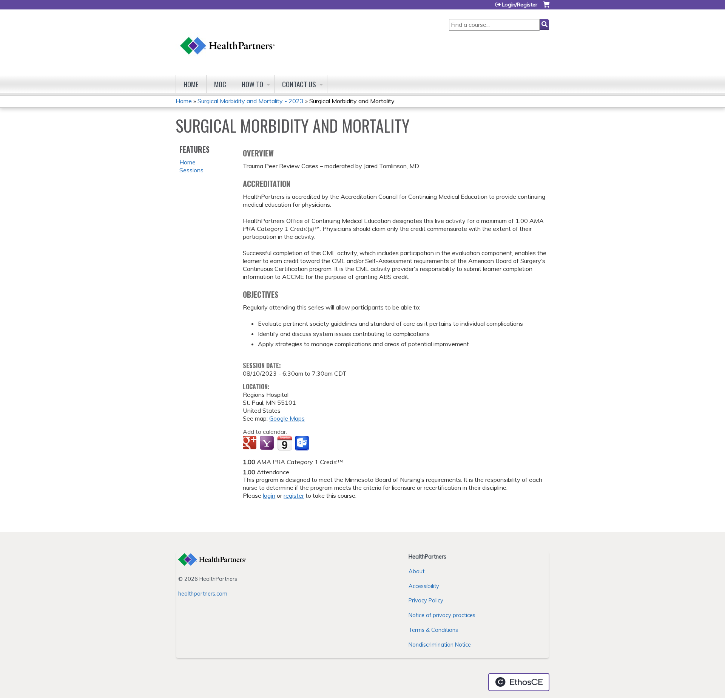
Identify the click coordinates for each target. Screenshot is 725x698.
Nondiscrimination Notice (440, 644)
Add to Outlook (302, 443)
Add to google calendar (250, 443)
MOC (220, 84)
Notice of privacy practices (442, 615)
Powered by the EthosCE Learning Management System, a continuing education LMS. (518, 682)
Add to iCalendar (284, 442)
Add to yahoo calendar (267, 443)
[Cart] (546, 7)
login (269, 495)
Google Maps (287, 418)
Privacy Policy (426, 600)
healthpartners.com (202, 593)
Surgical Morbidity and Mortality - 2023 (250, 101)
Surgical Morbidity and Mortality (352, 101)
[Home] (228, 38)
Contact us (299, 84)
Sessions (191, 170)
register (294, 495)
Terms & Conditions (433, 630)
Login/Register (519, 4)
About (416, 571)
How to (252, 84)
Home (191, 84)
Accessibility (424, 586)
